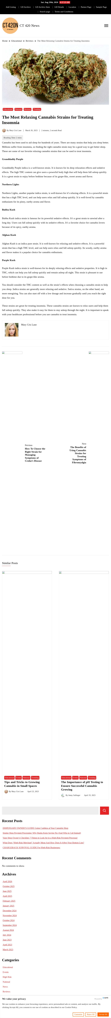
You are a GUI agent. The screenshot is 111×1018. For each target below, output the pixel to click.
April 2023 (7, 945)
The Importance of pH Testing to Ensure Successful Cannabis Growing (82, 785)
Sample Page (101, 7)
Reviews (27, 109)
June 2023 (7, 940)
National (18, 109)
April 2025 (7, 896)
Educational (7, 109)
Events (18, 778)
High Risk (7, 977)
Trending (36, 109)
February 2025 (9, 901)
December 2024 (9, 911)
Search (104, 811)
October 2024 (8, 920)
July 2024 (7, 935)
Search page (45, 12)
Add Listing (11, 7)
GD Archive (26, 7)
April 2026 (7, 881)
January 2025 (8, 906)
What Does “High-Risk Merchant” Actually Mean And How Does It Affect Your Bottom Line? (43, 843)
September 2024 (10, 925)
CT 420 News (29, 26)
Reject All (90, 1014)
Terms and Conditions (64, 12)
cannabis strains (49, 151)
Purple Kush (8, 268)
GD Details (59, 7)
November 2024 (10, 915)
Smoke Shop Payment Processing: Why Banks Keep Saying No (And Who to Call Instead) (42, 833)
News (5, 987)
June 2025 (7, 891)
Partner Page (86, 7)
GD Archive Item (42, 7)
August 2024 (8, 930)
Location (72, 7)
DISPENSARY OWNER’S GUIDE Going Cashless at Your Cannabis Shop (35, 828)
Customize (78, 1014)
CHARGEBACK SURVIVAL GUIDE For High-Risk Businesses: (31, 847)
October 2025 (8, 886)
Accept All (103, 1014)
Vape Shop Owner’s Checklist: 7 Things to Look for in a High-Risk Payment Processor (40, 838)
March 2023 (8, 949)
